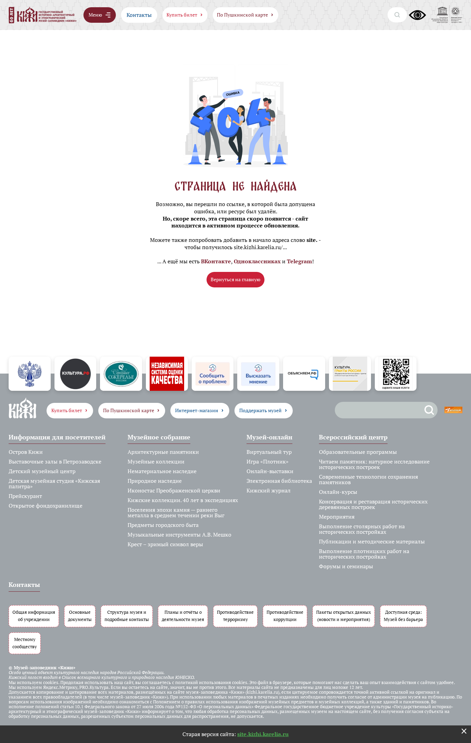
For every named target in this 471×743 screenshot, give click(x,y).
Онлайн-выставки (270, 471)
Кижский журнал (269, 490)
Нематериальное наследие (162, 471)
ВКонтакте (216, 261)
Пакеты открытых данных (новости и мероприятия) (343, 615)
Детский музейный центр (42, 471)
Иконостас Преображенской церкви (174, 490)
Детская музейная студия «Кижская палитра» (54, 483)
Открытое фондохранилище (45, 505)
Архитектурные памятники (163, 452)
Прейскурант (25, 496)
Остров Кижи (26, 452)
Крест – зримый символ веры (165, 544)
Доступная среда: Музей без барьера (403, 615)
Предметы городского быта (163, 525)
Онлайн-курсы (338, 492)
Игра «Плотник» (268, 461)
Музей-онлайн (269, 437)
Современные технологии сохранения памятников (368, 479)
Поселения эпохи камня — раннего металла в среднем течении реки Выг (176, 512)
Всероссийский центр (353, 437)
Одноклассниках (257, 261)
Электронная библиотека (279, 481)
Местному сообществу (24, 643)
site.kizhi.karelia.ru (263, 734)
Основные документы (80, 615)
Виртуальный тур (269, 452)
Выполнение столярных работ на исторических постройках (362, 529)
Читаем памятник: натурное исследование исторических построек (374, 464)
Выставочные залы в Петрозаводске (55, 461)
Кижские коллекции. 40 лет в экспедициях (183, 500)
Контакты (139, 15)
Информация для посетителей (57, 437)
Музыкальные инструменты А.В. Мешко (179, 534)
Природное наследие (155, 481)
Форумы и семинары (346, 566)
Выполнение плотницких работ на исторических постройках (364, 553)
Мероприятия (336, 516)
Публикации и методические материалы (372, 541)
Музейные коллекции (156, 461)
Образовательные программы (358, 452)
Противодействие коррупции (285, 615)
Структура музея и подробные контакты (126, 615)
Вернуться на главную (235, 279)
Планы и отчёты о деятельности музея (183, 615)
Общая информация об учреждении (33, 615)
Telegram (299, 261)
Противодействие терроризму (235, 615)
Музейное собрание (159, 437)
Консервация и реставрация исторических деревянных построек (373, 504)
